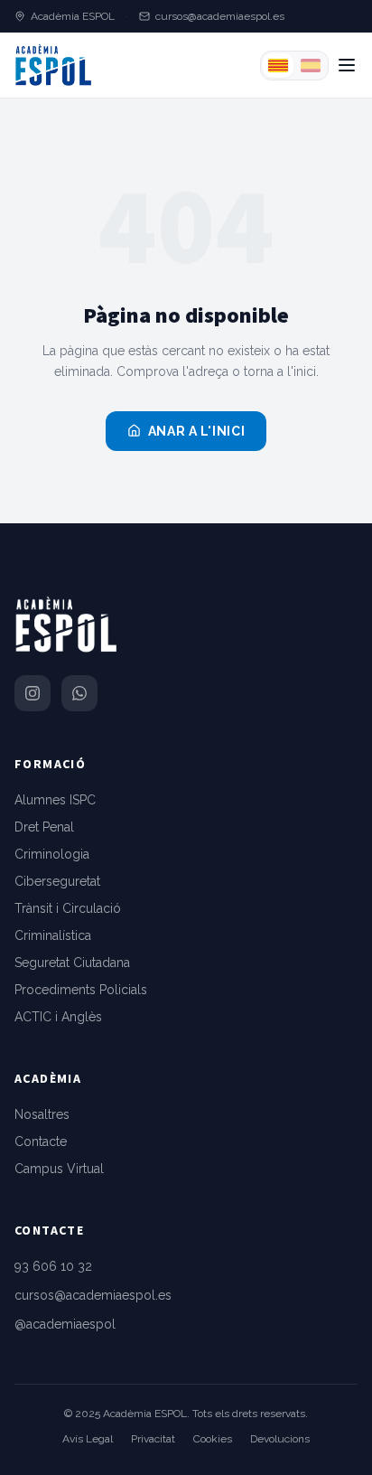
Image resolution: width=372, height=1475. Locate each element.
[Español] (310, 65)
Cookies (212, 1439)
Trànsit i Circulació (67, 908)
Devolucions (280, 1439)
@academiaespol (65, 1324)
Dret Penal (44, 827)
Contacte (40, 1141)
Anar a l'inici (197, 431)
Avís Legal (87, 1439)
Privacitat (153, 1439)
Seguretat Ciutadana (72, 962)
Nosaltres (42, 1114)
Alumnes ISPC (55, 800)
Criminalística (52, 935)
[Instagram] (32, 693)
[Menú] (347, 65)
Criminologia (51, 854)
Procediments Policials (80, 989)
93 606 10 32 (53, 1266)
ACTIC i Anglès (58, 1017)
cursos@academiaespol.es (219, 16)
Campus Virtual (59, 1168)
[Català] (278, 65)
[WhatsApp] (79, 693)
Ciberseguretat (57, 881)
